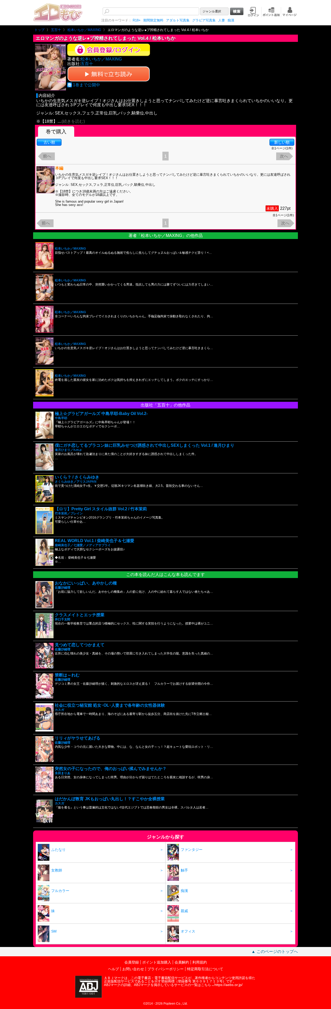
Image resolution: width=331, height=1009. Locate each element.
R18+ (137, 20)
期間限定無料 (153, 20)
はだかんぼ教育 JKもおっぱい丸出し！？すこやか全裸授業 (110, 799)
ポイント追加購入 (156, 962)
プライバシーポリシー (165, 969)
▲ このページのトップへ (274, 951)
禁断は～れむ (67, 675)
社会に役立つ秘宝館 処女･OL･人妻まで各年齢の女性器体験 (110, 705)
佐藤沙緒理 (62, 587)
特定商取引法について (205, 969)
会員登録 (131, 962)
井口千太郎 (62, 619)
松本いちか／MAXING (101, 59)
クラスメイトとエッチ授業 (79, 615)
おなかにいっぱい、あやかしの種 (86, 583)
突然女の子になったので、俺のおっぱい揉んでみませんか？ (111, 768)
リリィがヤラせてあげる (77, 738)
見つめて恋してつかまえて (79, 645)
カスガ (59, 710)
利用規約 (199, 962)
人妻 (221, 20)
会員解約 (182, 962)
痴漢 (231, 20)
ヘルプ (113, 969)
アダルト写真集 (178, 20)
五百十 (87, 63)
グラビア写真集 (204, 20)
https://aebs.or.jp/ (228, 985)
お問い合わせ (133, 969)
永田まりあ (62, 773)
